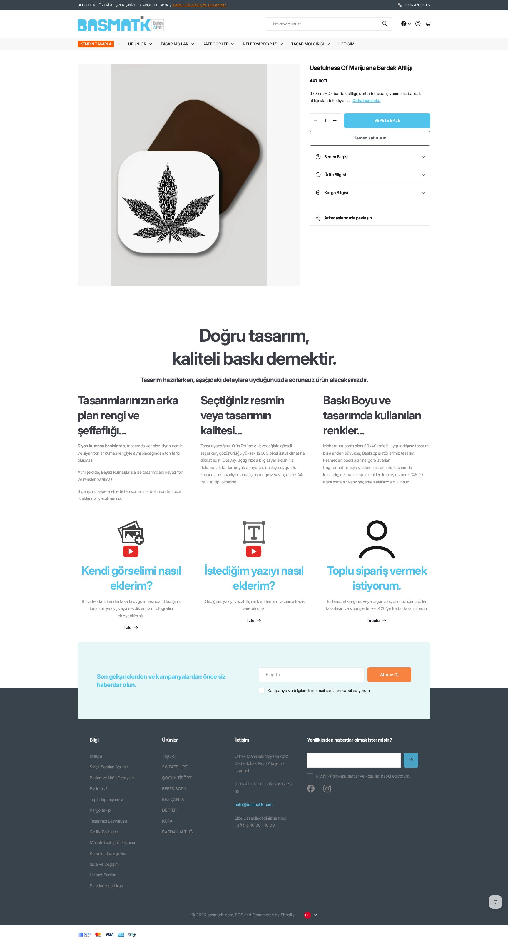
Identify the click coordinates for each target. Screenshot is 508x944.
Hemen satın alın (370, 137)
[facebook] (311, 789)
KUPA (167, 820)
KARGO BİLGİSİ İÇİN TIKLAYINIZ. (199, 5)
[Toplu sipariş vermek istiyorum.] (376, 539)
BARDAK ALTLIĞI (177, 831)
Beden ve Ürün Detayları (111, 777)
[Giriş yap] (418, 24)
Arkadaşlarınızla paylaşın (348, 217)
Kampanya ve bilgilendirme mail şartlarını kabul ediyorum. (319, 690)
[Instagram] (327, 789)
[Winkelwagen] (427, 24)
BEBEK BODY (174, 788)
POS (239, 914)
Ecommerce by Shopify (273, 914)
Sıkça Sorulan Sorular (109, 766)
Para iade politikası (106, 885)
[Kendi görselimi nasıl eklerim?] (131, 541)
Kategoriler (215, 43)
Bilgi (94, 740)
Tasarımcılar (174, 43)
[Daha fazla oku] (406, 24)
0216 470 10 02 (417, 5)
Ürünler (137, 43)
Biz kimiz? (99, 788)
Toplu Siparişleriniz (106, 799)
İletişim (346, 43)
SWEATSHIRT (174, 766)
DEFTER (169, 810)
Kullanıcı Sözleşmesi (108, 853)
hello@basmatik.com (253, 804)
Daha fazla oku (366, 100)
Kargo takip (100, 810)
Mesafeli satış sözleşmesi (112, 842)
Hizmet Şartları (103, 874)
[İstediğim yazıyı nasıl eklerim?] (254, 541)
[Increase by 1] (335, 120)
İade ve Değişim (104, 864)
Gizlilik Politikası (103, 831)
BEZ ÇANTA (173, 799)
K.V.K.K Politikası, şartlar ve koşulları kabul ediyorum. (363, 775)
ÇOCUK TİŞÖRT (176, 777)
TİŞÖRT (169, 756)
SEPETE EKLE (387, 120)
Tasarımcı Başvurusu (108, 820)
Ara (385, 24)
